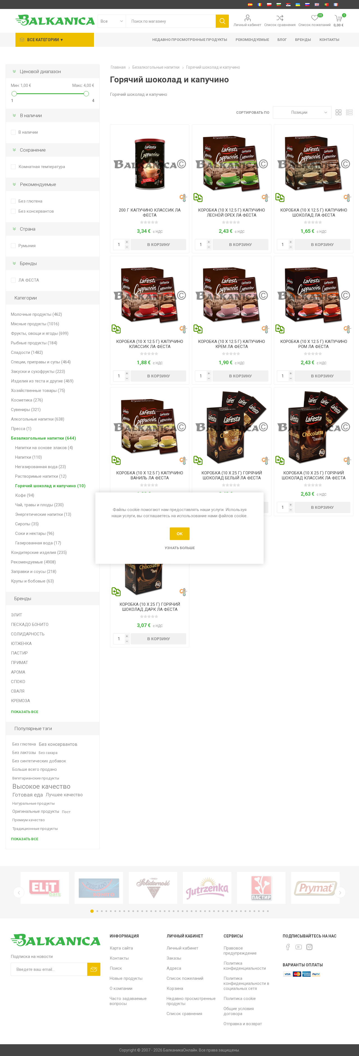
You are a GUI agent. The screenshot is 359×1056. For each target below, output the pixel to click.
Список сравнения (280, 25)
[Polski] (269, 4)
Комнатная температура (42, 166)
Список (349, 112)
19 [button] (173, 911)
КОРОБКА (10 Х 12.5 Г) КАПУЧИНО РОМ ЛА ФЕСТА (313, 344)
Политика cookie (240, 998)
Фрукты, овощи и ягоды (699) (39, 333)
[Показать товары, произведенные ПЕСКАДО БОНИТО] (99, 888)
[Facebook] (288, 947)
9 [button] (129, 911)
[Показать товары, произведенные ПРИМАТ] (315, 888)
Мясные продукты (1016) (35, 323)
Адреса (174, 968)
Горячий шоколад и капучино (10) (50, 485)
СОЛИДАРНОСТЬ (28, 634)
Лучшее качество (64, 794)
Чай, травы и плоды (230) (39, 504)
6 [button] (115, 911)
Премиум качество (28, 820)
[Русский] (307, 4)
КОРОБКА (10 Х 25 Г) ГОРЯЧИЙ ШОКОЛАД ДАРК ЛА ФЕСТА (149, 607)
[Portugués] (326, 4)
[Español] (250, 4)
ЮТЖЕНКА (21, 643)
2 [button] (97, 911)
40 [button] (268, 911)
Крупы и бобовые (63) (32, 581)
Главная (118, 67)
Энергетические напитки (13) (43, 514)
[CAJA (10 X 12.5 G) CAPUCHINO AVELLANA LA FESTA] (231, 164)
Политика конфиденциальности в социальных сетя (246, 983)
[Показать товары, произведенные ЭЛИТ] (44, 888)
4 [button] (106, 911)
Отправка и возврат (243, 1023)
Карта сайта (121, 948)
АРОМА (18, 672)
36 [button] (250, 911)
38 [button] (259, 911)
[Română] (259, 4)
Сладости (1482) (27, 352)
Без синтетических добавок (39, 761)
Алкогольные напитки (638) (37, 419)
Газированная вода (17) (38, 543)
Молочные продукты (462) (36, 314)
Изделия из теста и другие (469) (42, 381)
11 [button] (138, 911)
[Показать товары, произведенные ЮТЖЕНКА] (207, 888)
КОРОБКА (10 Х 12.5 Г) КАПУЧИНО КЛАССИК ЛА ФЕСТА (149, 344)
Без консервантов (36, 211)
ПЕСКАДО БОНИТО (30, 624)
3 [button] (102, 911)
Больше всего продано (34, 769)
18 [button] (169, 911)
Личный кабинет (247, 25)
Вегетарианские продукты (35, 778)
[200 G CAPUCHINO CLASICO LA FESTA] (149, 164)
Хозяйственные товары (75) (38, 390)
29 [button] (218, 911)
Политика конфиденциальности (245, 966)
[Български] (278, 4)
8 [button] (124, 911)
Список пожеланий (185, 978)
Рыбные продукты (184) (34, 342)
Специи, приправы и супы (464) (41, 362)
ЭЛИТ (16, 615)
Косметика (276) (27, 400)
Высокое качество (41, 786)
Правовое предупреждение (240, 951)
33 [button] (236, 911)
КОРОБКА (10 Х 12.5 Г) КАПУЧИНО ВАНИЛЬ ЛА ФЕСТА (149, 475)
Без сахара (48, 753)
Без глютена (30, 201)
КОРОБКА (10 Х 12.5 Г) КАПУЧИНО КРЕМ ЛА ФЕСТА (231, 344)
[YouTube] (298, 947)
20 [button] (178, 911)
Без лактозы (24, 752)
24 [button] (196, 911)
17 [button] (164, 911)
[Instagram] (309, 947)
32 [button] (232, 911)
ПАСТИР (19, 653)
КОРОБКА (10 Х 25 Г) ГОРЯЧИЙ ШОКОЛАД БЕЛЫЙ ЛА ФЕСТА (231, 475)
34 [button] (241, 911)
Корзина (175, 988)
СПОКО (18, 681)
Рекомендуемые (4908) (33, 562)
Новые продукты (126, 978)
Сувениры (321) (26, 409)
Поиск (116, 968)
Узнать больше (180, 548)
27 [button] (209, 911)
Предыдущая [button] (18, 892)
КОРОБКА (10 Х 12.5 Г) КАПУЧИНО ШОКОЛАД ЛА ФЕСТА (313, 213)
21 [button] (182, 911)
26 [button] (205, 911)
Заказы (174, 958)
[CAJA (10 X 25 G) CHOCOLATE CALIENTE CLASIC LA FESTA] (313, 426)
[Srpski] (288, 4)
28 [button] (214, 911)
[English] (316, 4)
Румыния (27, 245)
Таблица (338, 112)
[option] (45, 888)
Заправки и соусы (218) (33, 571)
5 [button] (111, 911)
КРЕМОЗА (20, 700)
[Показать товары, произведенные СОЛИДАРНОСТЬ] (153, 888)
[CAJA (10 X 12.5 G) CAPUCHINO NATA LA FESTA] (231, 295)
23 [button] (191, 911)
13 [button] (147, 911)
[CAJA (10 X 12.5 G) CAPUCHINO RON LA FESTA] (313, 295)
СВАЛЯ (17, 691)
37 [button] (254, 911)
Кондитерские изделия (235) (39, 552)
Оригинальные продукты (35, 811)
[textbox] (171, 21)
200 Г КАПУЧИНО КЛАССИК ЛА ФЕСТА (150, 213)
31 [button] (227, 911)
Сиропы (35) (27, 523)
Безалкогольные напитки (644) (43, 438)
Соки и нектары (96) (34, 533)
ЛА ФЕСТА (29, 280)
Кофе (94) (24, 495)
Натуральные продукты (33, 803)
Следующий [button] (340, 892)
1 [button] (92, 911)
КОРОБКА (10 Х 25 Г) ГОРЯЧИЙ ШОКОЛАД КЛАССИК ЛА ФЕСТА (314, 475)
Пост (66, 811)
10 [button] (133, 911)
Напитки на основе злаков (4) (44, 447)
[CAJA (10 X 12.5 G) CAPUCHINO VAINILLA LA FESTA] (149, 426)
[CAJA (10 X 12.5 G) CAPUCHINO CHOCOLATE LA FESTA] (313, 164)
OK (180, 534)
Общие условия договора (239, 1011)
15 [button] (156, 911)
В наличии (28, 132)
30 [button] (223, 911)
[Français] (336, 4)
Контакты (119, 958)
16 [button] (160, 911)
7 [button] (120, 911)
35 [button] (245, 911)
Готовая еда (27, 795)
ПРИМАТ (19, 662)
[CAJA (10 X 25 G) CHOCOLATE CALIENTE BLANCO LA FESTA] (231, 426)
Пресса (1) (21, 428)
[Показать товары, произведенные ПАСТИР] (261, 888)
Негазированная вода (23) (40, 466)
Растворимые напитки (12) (40, 476)
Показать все (24, 712)
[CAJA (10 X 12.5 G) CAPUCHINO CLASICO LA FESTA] (149, 295)
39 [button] (263, 911)
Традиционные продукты (35, 828)
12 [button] (142, 911)
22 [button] (187, 911)
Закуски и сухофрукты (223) (38, 371)
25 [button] (200, 911)
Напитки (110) (28, 457)
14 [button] (151, 911)
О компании (121, 988)
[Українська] (297, 4)
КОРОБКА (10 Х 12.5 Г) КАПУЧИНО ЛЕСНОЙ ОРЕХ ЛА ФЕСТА (231, 213)
